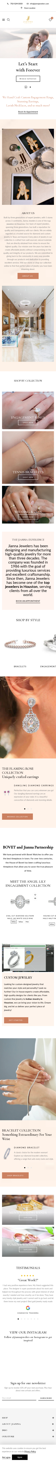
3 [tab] (31, 808)
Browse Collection (28, 79)
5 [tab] (31, 1319)
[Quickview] (35, 898)
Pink (27, 922)
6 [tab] (34, 1319)
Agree (19, 1457)
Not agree (6, 1457)
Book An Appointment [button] (28, 111)
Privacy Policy (30, 1451)
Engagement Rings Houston (20, 666)
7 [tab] (37, 1319)
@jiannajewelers (21, 1337)
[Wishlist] (35, 894)
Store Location (29, 8)
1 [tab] (25, 87)
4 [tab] (28, 1319)
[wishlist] (50, 20)
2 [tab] (30, 87)
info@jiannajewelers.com (39, 4)
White (14, 922)
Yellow (20, 922)
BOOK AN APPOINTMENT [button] (28, 601)
